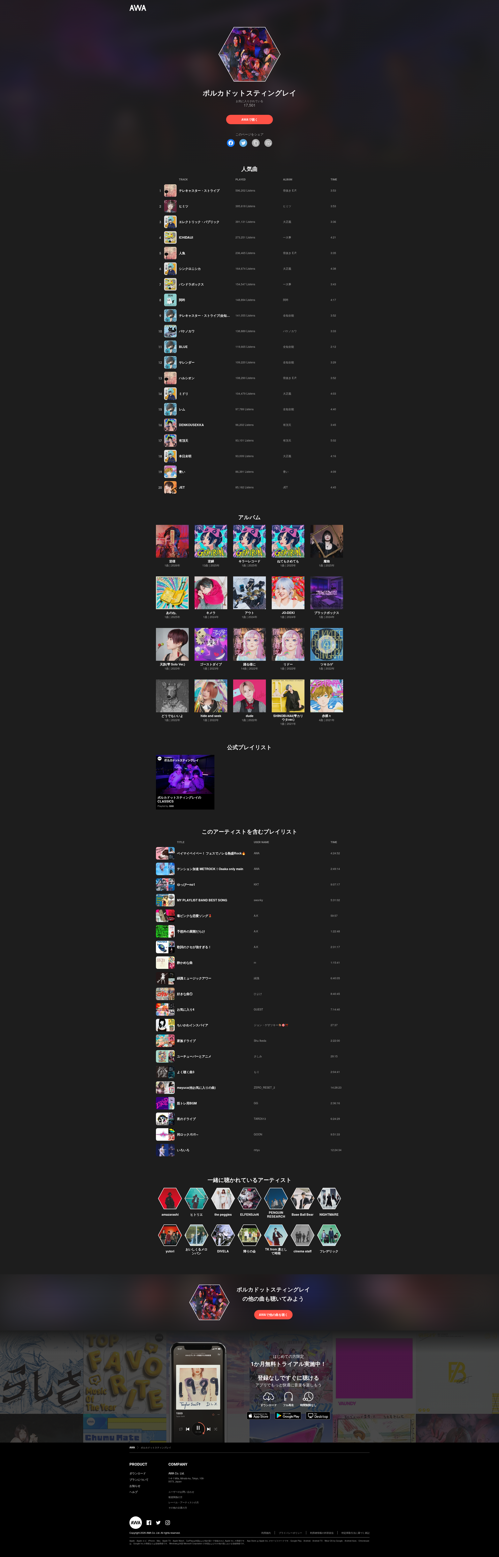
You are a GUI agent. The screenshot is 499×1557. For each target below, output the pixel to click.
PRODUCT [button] (138, 1464)
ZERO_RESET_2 (264, 1087)
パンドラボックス (191, 284)
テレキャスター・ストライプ (199, 190)
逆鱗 (211, 561)
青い (182, 471)
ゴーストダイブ (211, 664)
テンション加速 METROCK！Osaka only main (210, 869)
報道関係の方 (175, 1497)
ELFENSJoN (249, 1214)
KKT (256, 884)
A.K (256, 916)
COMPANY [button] (177, 1464)
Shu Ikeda (260, 1040)
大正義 (287, 222)
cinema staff (302, 1251)
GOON (258, 1134)
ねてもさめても (288, 561)
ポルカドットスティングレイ (156, 1447)
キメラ (211, 612)
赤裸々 (326, 715)
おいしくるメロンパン (196, 1251)
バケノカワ (187, 331)
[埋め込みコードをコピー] (268, 143)
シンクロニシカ (190, 268)
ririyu (257, 1150)
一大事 (287, 237)
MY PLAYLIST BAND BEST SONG (202, 900)
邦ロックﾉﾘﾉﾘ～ (188, 1134)
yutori (170, 1251)
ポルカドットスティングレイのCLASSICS (179, 799)
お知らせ (134, 1486)
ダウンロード (137, 1473)
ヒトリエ (196, 1214)
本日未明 (185, 456)
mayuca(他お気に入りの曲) (196, 1087)
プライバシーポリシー (290, 1532)
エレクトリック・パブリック (199, 221)
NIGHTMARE (329, 1214)
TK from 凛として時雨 (276, 1251)
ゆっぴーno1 (186, 884)
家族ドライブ (186, 1040)
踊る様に (249, 664)
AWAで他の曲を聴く (273, 1314)
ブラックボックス (326, 612)
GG (256, 1103)
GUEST (258, 1009)
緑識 (256, 978)
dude (249, 715)
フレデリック (329, 1251)
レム (182, 409)
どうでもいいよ (172, 715)
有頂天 (287, 425)
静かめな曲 (185, 962)
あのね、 (172, 612)
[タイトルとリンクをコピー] (256, 143)
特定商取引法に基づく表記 (356, 1532)
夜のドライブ (186, 1118)
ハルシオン (187, 378)
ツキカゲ (326, 664)
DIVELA (223, 1251)
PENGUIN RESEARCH (276, 1214)
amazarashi (170, 1214)
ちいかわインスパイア (192, 1025)
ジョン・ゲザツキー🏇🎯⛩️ (271, 1025)
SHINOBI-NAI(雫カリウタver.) (288, 717)
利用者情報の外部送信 (322, 1532)
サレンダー (187, 362)
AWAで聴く (249, 119)
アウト (249, 612)
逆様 (172, 561)
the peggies (223, 1214)
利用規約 (266, 1532)
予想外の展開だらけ (191, 931)
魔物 (327, 561)
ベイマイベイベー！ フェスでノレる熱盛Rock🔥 (211, 853)
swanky (258, 900)
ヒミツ (183, 206)
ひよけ (258, 994)
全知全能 (288, 315)
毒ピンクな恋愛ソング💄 (194, 915)
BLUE (183, 346)
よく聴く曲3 (185, 1072)
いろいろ (183, 1150)
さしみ (258, 1056)
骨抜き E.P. (290, 190)
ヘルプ (133, 1492)
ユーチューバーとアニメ (194, 1056)
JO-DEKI (288, 612)
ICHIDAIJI (186, 237)
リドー (288, 664)
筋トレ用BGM (187, 1103)
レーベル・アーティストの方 (183, 1502)
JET (182, 487)
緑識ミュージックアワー (194, 978)
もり (256, 1072)
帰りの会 (249, 1251)
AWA (171, 806)
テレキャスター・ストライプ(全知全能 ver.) (209, 315)
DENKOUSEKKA (191, 425)
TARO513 (260, 1119)
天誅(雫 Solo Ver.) (172, 664)
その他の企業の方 (177, 1507)
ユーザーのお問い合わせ (181, 1491)
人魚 (182, 253)
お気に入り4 (185, 1009)
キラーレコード (249, 561)
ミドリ (183, 393)
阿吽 (182, 300)
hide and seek (211, 715)
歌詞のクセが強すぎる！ (194, 947)
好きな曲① (185, 994)
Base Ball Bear (302, 1214)
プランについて (139, 1479)
